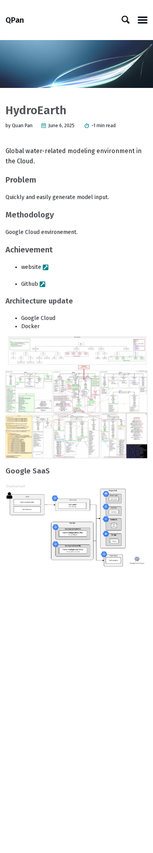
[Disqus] (76, 677)
